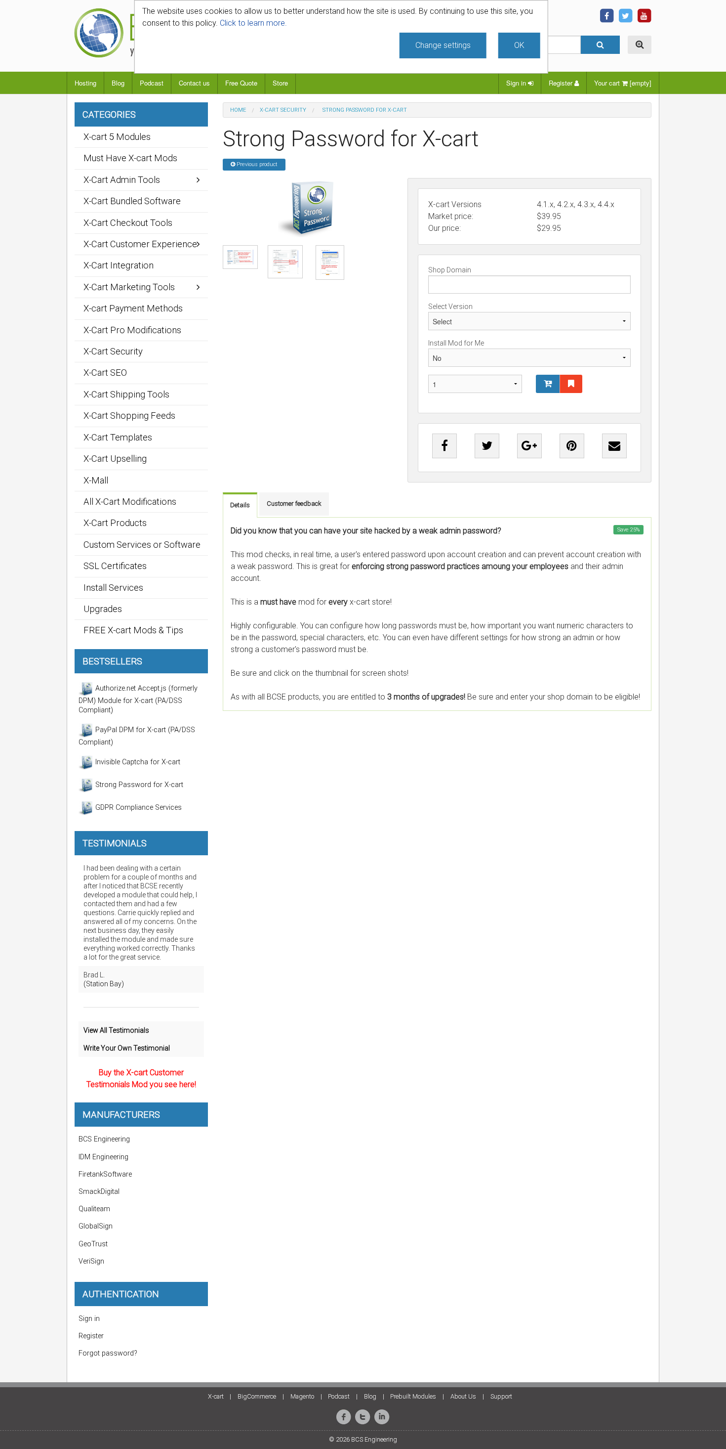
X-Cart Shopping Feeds (129, 415)
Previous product (256, 164)
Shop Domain (449, 270)
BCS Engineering (104, 1139)
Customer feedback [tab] (294, 503)
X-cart (216, 1396)
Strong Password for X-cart (138, 785)
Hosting (85, 83)
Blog (118, 83)
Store (280, 83)
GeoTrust (93, 1244)
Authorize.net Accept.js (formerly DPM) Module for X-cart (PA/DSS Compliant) (138, 699)
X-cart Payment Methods (133, 308)
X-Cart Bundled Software (132, 201)
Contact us (194, 83)
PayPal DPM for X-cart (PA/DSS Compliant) (137, 736)
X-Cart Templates (117, 437)
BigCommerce (257, 1396)
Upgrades (102, 609)
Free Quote (241, 83)
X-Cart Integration (118, 265)
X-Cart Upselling (115, 458)
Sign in (517, 83)
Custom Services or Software (142, 544)
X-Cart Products (115, 523)
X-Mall (95, 480)
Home (238, 110)
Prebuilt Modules (413, 1396)
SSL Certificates (115, 566)
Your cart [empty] (622, 83)
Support (501, 1396)
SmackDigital (99, 1191)
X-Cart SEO (105, 372)
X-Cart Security (283, 110)
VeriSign (91, 1261)
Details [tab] (240, 505)
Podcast (151, 83)
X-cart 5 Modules (117, 137)
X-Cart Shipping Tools (126, 394)
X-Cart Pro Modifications (132, 330)
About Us (463, 1396)
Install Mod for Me (456, 343)
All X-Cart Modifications (129, 501)
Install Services (113, 587)
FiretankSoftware (105, 1174)
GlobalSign (96, 1226)
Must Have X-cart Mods (130, 158)
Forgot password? (108, 1353)
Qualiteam (94, 1209)
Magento (302, 1396)
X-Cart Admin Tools (121, 180)
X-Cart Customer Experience (140, 244)
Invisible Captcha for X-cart (136, 762)
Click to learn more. (253, 23)
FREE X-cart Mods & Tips (133, 630)
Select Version (450, 306)
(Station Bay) (103, 984)
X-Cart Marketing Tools (129, 287)
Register (561, 83)
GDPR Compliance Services (137, 807)
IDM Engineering (103, 1157)
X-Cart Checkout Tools (127, 223)
